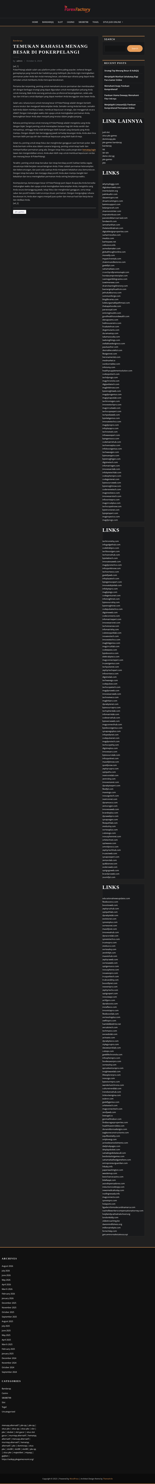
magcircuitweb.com (111, 408)
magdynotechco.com (112, 565)
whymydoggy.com (110, 184)
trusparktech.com (110, 976)
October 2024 (8, 1367)
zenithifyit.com (109, 952)
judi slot (106, 132)
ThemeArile (108, 1478)
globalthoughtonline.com (114, 252)
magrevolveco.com (111, 493)
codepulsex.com (109, 683)
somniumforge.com (111, 296)
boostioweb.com (110, 905)
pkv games (19, 212)
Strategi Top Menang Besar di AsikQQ (121, 70)
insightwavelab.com (111, 1071)
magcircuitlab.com (110, 646)
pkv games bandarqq (112, 142)
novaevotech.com (110, 636)
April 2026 (6, 1284)
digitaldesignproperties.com (115, 231)
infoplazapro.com (110, 428)
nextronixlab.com (110, 775)
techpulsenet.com (110, 666)
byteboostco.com (110, 653)
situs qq (15, 1428)
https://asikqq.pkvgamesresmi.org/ (18, 1459)
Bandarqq (48, 22)
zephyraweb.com (110, 959)
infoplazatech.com (110, 578)
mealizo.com (108, 238)
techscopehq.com (110, 745)
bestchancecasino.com (112, 1176)
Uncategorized (8, 1411)
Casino (70, 22)
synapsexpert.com (110, 857)
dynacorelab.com (110, 935)
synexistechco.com (111, 939)
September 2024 (9, 1372)
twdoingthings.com (111, 340)
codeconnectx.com (111, 616)
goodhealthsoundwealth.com (115, 316)
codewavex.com (109, 649)
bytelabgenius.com (111, 418)
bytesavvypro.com (110, 455)
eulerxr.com (107, 1098)
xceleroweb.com (109, 867)
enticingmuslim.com (111, 313)
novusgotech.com (110, 795)
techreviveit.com (110, 431)
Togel (96, 22)
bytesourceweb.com (111, 482)
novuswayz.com (109, 997)
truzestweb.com (109, 853)
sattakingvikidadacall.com (114, 1153)
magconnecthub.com (112, 724)
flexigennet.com (109, 353)
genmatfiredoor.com (111, 1119)
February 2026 (8, 1293)
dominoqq (22, 1445)
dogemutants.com (110, 330)
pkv (104, 162)
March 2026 (7, 1289)
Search (109, 39)
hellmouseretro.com (111, 323)
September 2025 (9, 1316)
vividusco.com (108, 946)
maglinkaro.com (109, 700)
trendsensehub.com (111, 1092)
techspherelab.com (111, 711)
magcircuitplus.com (111, 503)
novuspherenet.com (111, 836)
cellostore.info (109, 245)
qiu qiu (105, 152)
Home (35, 22)
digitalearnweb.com (111, 187)
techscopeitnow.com (111, 506)
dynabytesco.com (110, 1041)
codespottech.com (111, 374)
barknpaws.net (109, 241)
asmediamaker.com (111, 248)
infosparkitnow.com (111, 568)
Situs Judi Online (112, 22)
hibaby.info (107, 1166)
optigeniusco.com (110, 966)
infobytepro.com (110, 588)
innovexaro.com (109, 751)
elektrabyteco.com (110, 656)
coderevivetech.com (111, 489)
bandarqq (107, 145)
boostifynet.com (109, 983)
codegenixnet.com (110, 479)
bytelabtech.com (110, 558)
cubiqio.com (108, 1051)
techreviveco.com (110, 697)
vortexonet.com (109, 925)
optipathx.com (109, 772)
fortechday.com (109, 1231)
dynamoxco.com (110, 802)
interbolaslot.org (110, 190)
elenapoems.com (110, 319)
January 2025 (8, 1353)
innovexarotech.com (111, 496)
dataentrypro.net (110, 197)
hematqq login (89, 149)
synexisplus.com (109, 922)
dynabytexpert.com (111, 785)
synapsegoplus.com (111, 731)
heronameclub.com (111, 357)
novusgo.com (108, 1078)
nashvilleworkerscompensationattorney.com (122, 1210)
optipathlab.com (110, 912)
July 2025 (6, 1326)
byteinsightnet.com (111, 605)
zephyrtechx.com (110, 990)
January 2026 (8, 1298)
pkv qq (23, 1425)
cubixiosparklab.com (111, 633)
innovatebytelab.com (112, 585)
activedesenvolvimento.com (115, 1142)
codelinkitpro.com (110, 548)
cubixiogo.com (109, 833)
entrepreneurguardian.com (115, 1163)
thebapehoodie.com (111, 306)
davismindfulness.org (112, 1224)
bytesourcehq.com (111, 602)
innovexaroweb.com (111, 694)
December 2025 (9, 1303)
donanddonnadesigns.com (114, 1129)
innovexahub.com (110, 932)
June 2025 (6, 1330)
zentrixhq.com (109, 778)
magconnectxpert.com (112, 660)
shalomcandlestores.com (114, 262)
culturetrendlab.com (111, 1088)
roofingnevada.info (111, 1193)
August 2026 (7, 1266)
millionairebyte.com (111, 1227)
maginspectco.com (111, 516)
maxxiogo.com (109, 792)
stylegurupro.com (110, 1044)
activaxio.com (108, 1037)
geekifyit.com (108, 265)
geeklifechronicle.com (112, 1054)
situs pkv (6, 1428)
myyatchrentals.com (111, 258)
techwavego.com (110, 680)
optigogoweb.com (110, 870)
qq (103, 149)
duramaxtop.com (110, 333)
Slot (60, 22)
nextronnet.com (109, 799)
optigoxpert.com (110, 993)
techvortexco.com (110, 571)
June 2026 (6, 1275)
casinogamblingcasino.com (114, 279)
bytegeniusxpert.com (112, 582)
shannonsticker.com (111, 211)
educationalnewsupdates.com (116, 898)
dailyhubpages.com (111, 1146)
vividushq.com (109, 826)
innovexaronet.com (111, 622)
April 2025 (6, 1339)
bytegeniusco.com (110, 438)
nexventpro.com (109, 986)
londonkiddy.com (110, 1217)
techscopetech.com (111, 687)
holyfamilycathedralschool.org (116, 1214)
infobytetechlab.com (111, 472)
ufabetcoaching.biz (111, 1221)
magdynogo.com (110, 520)
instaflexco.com (109, 1007)
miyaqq (28, 1452)
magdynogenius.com (112, 394)
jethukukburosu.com (111, 292)
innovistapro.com (110, 1010)
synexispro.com (109, 1200)
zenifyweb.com (109, 1112)
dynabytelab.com (110, 915)
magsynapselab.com (111, 397)
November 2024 (9, 1362)
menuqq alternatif (10, 1425)
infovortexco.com (110, 673)
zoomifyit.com (108, 877)
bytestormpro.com (111, 1081)
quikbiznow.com (109, 863)
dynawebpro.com (110, 816)
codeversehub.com (111, 717)
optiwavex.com (109, 843)
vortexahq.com (109, 949)
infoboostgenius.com (112, 448)
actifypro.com (108, 1000)
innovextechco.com (111, 639)
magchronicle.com (110, 381)
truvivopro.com (109, 942)
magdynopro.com (110, 425)
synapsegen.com (110, 819)
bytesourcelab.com (111, 755)
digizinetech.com (110, 462)
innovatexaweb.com (111, 561)
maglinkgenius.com (111, 643)
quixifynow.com (109, 765)
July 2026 (6, 1270)
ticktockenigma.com (111, 1095)
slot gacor (20, 1432)
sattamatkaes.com (110, 269)
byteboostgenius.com (112, 728)
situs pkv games (109, 135)
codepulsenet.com (110, 738)
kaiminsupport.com (111, 204)
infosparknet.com (110, 758)
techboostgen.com (111, 551)
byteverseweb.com (111, 721)
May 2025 (6, 1335)
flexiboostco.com (110, 901)
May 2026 (6, 1280)
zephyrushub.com (110, 908)
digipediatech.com (110, 384)
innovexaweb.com (110, 809)
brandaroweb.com (110, 873)
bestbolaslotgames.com (113, 1156)
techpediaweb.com (111, 414)
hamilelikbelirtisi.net (111, 1024)
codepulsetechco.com (112, 609)
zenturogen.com (109, 806)
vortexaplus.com (110, 829)
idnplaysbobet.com (111, 1149)
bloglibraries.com (110, 299)
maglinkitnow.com (110, 387)
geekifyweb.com (109, 575)
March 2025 (7, 1344)
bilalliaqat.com (109, 1180)
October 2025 (8, 1312)
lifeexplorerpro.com (111, 1075)
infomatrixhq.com (110, 629)
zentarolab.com (109, 860)
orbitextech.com (109, 1105)
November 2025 (9, 1307)
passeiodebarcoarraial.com (115, 218)
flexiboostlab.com (110, 1013)
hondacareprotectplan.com (115, 275)
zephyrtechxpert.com (112, 670)
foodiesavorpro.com (111, 1061)
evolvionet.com (109, 918)
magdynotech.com (111, 741)
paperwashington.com (112, 1170)
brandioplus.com (110, 812)
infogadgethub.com (111, 544)
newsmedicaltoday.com (113, 1190)
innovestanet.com (110, 782)
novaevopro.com (110, 973)
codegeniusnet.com (111, 595)
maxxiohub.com (109, 956)
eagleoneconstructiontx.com (115, 1132)
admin (18, 61)
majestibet (18, 1452)
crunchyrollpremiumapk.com (115, 272)
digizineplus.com (110, 748)
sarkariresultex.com (111, 235)
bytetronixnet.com (110, 509)
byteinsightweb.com (111, 391)
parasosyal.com (109, 309)
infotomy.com (108, 367)
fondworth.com (109, 221)
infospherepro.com (111, 1058)
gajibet (5, 1456)
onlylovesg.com (109, 1139)
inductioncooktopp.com (113, 1187)
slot (33, 1428)
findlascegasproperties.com (115, 1122)
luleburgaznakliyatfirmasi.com (116, 302)
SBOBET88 (83, 22)
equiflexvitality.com (111, 1136)
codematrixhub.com (111, 442)
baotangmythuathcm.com (114, 289)
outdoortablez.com (111, 364)
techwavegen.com (110, 452)
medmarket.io (108, 360)
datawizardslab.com (111, 1047)
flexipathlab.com (110, 823)
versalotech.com (110, 1027)
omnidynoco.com (110, 846)
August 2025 (7, 1321)
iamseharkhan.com (111, 224)
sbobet (10, 1432)
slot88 (10, 1449)
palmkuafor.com (109, 194)
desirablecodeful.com (112, 350)
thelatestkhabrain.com (112, 228)
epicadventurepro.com (112, 1068)
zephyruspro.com (110, 768)
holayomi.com (108, 1204)
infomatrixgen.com (111, 465)
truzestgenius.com (110, 663)
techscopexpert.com (111, 411)
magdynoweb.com (110, 690)
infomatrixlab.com (110, 714)
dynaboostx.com (110, 1003)
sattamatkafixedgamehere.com (116, 1159)
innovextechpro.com (111, 404)
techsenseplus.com (111, 445)
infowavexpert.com (111, 435)
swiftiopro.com (109, 1020)
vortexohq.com (109, 1064)
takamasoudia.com (111, 336)
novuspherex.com (110, 969)
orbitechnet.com (110, 840)
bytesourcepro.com (111, 707)
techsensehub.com (111, 554)
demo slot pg (108, 156)
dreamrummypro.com (112, 201)
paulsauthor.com (110, 347)
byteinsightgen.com (111, 459)
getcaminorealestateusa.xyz (115, 1234)
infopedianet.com (110, 734)
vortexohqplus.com (111, 1017)
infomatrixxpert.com (111, 619)
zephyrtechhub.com (111, 850)
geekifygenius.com (110, 1102)
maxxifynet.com (109, 929)
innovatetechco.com (111, 421)
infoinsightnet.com (111, 599)
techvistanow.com (110, 626)
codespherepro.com (111, 476)
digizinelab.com (109, 677)
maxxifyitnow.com (110, 761)
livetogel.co (107, 1115)
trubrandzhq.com (110, 980)
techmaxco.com (109, 1030)
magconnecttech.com (112, 1109)
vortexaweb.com (110, 963)
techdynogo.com (110, 377)
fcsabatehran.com (110, 326)
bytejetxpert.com (110, 513)
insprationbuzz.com (111, 214)
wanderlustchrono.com (113, 1085)
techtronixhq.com (110, 541)
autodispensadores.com (113, 1183)
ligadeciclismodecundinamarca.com (118, 1207)
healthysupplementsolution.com (117, 370)
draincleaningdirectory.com (115, 285)
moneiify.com (108, 255)
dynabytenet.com (110, 704)
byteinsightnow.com (111, 486)
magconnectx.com (110, 1197)
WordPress (74, 1478)
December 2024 (9, 1358)
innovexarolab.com (111, 469)
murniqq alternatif (17, 1435)
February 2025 (8, 1349)
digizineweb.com (110, 612)
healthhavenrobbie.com (113, 1125)
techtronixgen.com (111, 401)
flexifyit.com (107, 789)
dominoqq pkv (109, 139)
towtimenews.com (110, 282)
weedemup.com (109, 1173)
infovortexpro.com (111, 499)
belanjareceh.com (110, 207)
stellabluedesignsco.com (113, 343)
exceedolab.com (109, 1034)
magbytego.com (109, 592)
